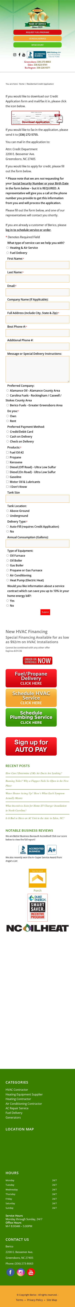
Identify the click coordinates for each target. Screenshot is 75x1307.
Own (13, 416)
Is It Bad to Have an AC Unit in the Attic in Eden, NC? (35, 818)
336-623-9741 (40, 64)
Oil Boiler (16, 560)
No (12, 531)
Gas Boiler (17, 565)
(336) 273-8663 (24, 1263)
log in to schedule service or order (28, 230)
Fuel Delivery (18, 253)
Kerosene (16, 462)
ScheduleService (37, 38)
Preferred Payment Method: (26, 427)
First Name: (15, 258)
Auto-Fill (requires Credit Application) (34, 526)
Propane (15, 457)
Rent (13, 421)
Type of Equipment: (20, 551)
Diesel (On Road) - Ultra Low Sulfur (33, 472)
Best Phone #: (17, 326)
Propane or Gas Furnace (26, 570)
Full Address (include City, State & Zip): (33, 313)
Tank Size (13, 492)
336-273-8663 (44, 61)
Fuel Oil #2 (17, 452)
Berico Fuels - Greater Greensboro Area (36, 405)
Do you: (13, 411)
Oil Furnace (17, 556)
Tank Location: (17, 506)
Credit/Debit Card (21, 432)
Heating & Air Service (24, 248)
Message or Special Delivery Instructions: (34, 354)
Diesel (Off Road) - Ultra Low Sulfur (33, 467)
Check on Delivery (22, 441)
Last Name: (15, 272)
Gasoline (15, 477)
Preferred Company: (20, 386)
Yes (12, 601)
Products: (14, 447)
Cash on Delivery (21, 436)
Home (21, 84)
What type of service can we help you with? (35, 243)
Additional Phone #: (20, 340)
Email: (11, 286)
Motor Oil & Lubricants (25, 482)
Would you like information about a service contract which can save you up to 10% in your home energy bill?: (38, 591)
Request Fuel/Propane (37, 32)
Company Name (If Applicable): (27, 299)
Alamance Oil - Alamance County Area (35, 390)
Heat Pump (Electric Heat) (27, 580)
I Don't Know (18, 487)
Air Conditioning (20, 575)
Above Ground (19, 511)
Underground (19, 516)
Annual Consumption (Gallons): (27, 537)
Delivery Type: (17, 521)
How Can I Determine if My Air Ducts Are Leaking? (34, 773)
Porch (38, 890)
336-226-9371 (43, 67)
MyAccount (37, 45)
